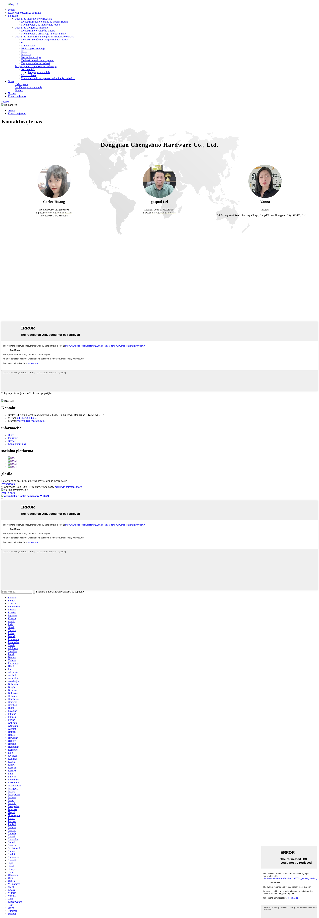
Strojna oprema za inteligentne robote (40, 24)
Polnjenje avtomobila (39, 72)
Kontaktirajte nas (17, 96)
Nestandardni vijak (31, 57)
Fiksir (24, 51)
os (22, 42)
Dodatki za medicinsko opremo (37, 60)
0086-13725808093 (26, 417)
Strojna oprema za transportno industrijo (35, 66)
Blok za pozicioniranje (33, 48)
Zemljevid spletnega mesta (68, 486)
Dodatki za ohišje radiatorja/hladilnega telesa (44, 39)
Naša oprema (21, 84)
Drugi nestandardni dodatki (35, 63)
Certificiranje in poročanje (28, 87)
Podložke (26, 54)
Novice (12, 93)
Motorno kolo (28, 75)
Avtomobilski (28, 69)
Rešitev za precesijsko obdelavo (24, 12)
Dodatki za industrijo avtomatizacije (33, 18)
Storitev (19, 90)
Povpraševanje (9, 483)
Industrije (13, 15)
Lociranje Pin (28, 45)
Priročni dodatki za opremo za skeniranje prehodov (48, 78)
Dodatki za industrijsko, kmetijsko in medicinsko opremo (44, 36)
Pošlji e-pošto (8, 492)
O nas (11, 81)
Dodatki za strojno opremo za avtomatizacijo (44, 21)
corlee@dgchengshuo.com (31, 420)
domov (11, 9)
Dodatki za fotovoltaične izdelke (38, 30)
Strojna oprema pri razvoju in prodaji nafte (43, 33)
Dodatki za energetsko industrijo (32, 27)
